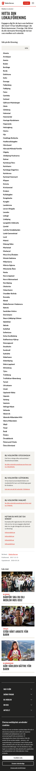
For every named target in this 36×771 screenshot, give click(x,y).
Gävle (5, 106)
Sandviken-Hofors (10, 311)
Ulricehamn (7, 385)
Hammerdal (7, 117)
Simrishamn (7, 315)
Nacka (5, 272)
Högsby (6, 152)
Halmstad (6, 113)
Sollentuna (7, 332)
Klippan (6, 180)
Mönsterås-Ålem (9, 269)
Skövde (5, 325)
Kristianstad (7, 187)
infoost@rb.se (9, 540)
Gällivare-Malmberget (11, 103)
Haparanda (7, 124)
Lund (5, 237)
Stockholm (7, 346)
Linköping (6, 219)
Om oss (6, 705)
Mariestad (7, 247)
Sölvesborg (7, 368)
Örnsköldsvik (8, 438)
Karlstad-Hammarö (10, 177)
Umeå (5, 389)
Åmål (5, 431)
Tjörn (5, 371)
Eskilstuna (7, 74)
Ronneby (6, 297)
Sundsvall (6, 350)
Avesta (5, 60)
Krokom (6, 191)
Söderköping (7, 361)
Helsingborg (7, 127)
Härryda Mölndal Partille (12, 149)
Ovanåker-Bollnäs (10, 293)
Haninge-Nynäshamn (11, 120)
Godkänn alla (18, 758)
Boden (5, 64)
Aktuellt (6, 710)
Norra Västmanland (10, 279)
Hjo (4, 134)
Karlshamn (7, 166)
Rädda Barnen (13, 554)
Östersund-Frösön (10, 442)
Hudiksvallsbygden (10, 141)
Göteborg (6, 110)
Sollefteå (6, 329)
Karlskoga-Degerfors (11, 170)
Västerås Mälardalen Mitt (12, 417)
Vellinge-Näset (8, 407)
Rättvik (6, 308)
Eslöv (5, 78)
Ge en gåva (26, 3)
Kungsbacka (7, 198)
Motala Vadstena (9, 258)
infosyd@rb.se (9, 536)
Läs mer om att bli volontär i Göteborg (17, 489)
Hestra (5, 131)
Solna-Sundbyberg (10, 336)
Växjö (5, 424)
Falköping (6, 88)
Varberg (6, 399)
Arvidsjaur (7, 57)
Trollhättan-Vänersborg (12, 378)
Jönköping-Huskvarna (11, 156)
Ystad (5, 428)
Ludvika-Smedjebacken (11, 230)
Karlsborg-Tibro (9, 163)
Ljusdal (5, 226)
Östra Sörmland (9, 445)
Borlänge (6, 67)
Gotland (6, 99)
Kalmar (6, 159)
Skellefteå (6, 322)
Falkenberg (7, 85)
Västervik (6, 414)
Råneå (5, 301)
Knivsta (6, 184)
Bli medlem (7, 699)
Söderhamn (7, 357)
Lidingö (6, 216)
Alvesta (6, 53)
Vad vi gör (7, 689)
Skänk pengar (8, 694)
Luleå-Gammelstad (10, 233)
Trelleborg (7, 375)
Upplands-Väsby (9, 392)
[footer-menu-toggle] (31, 689)
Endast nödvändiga (18, 763)
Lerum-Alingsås (9, 209)
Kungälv (6, 202)
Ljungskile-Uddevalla (11, 223)
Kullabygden (7, 194)
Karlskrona (7, 173)
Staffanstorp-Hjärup (10, 339)
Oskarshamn (8, 290)
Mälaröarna (7, 262)
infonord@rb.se (10, 532)
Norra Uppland (8, 276)
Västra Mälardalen (10, 421)
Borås (5, 71)
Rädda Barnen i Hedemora (13, 304)
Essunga (6, 81)
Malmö (5, 240)
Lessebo (6, 212)
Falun (5, 92)
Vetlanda (6, 410)
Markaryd (6, 251)
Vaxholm (6, 403)
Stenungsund (8, 343)
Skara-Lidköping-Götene (12, 318)
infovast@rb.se (10, 544)
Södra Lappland (9, 364)
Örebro (6, 435)
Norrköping (7, 283)
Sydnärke (6, 354)
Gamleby (6, 95)
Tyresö (5, 382)
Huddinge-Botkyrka (10, 138)
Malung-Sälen (8, 244)
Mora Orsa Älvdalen (10, 255)
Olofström (7, 286)
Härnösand (7, 145)
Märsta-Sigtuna (9, 265)
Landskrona (7, 205)
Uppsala (6, 396)
